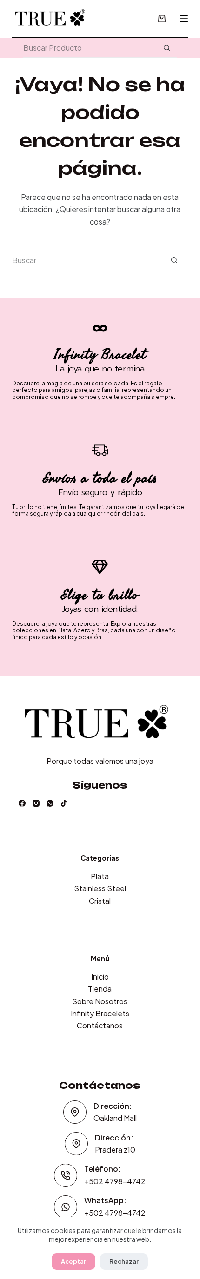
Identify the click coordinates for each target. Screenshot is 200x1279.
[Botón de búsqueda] (167, 48)
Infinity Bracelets (100, 1013)
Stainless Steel (100, 888)
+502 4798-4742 (115, 1181)
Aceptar (73, 1261)
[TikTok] (63, 803)
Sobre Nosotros (99, 1001)
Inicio (100, 976)
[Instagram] (36, 803)
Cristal (100, 901)
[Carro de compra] (162, 18)
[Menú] (184, 18)
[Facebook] (22, 803)
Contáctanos (100, 1025)
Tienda (100, 989)
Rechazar (124, 1261)
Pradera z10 (115, 1149)
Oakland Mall (115, 1118)
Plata (100, 876)
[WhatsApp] (50, 803)
